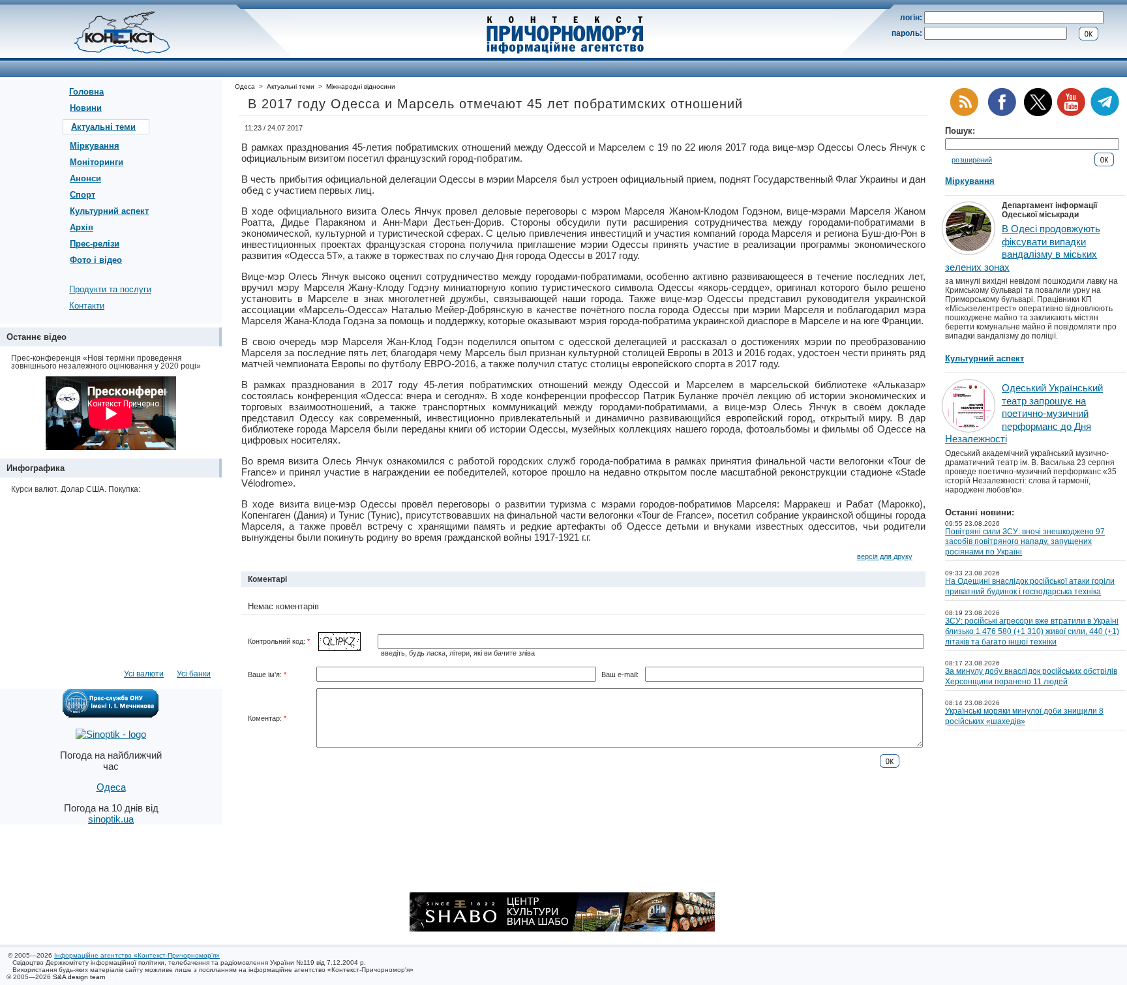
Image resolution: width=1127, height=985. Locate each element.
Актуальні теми (103, 127)
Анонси (85, 178)
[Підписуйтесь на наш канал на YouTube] (1071, 113)
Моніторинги (96, 162)
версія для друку (884, 556)
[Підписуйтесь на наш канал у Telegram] (1104, 113)
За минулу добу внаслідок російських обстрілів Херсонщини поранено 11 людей (1031, 676)
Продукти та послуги (110, 289)
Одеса (245, 86)
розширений (972, 160)
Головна (86, 92)
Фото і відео (96, 260)
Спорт (82, 195)
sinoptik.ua (111, 819)
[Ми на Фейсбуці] (1002, 113)
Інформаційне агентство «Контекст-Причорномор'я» (137, 955)
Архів (81, 227)
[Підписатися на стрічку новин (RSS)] (964, 113)
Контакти (86, 306)
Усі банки (194, 673)
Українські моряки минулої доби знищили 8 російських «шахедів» (1024, 716)
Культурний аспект (109, 211)
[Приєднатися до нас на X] (1038, 113)
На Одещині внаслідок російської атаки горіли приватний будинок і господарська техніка (1030, 586)
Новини (86, 108)
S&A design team (79, 976)
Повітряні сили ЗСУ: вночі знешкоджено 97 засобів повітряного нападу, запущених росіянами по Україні (1025, 541)
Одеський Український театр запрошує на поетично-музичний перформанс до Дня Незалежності (1024, 413)
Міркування (94, 146)
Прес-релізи (94, 244)
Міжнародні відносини (360, 86)
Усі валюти (144, 673)
